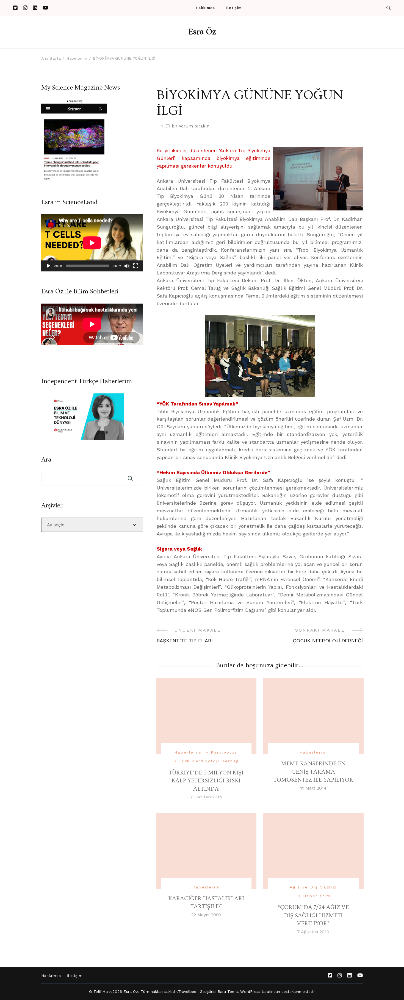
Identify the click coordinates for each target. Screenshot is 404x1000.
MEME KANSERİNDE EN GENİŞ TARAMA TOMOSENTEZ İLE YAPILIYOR (313, 771)
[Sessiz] (127, 266)
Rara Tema (228, 991)
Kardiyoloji (224, 752)
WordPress (250, 991)
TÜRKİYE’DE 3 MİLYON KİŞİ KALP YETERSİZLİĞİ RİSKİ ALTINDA (206, 781)
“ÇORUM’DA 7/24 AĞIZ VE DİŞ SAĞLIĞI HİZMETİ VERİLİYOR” (313, 915)
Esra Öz (202, 32)
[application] (92, 242)
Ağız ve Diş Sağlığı (313, 887)
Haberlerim (188, 752)
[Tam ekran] (136, 266)
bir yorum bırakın (190, 126)
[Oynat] (48, 266)
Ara (46, 459)
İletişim (234, 8)
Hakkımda (205, 8)
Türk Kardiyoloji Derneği (209, 761)
